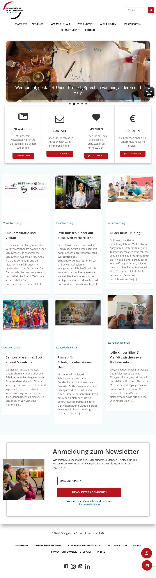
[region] (78, 71)
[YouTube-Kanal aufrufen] (80, 566)
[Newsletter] (147, 565)
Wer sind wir (85, 24)
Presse (101, 551)
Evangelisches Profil (119, 342)
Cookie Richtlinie (117, 545)
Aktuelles (37, 24)
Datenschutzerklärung (89, 503)
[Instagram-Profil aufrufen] (73, 566)
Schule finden (69, 29)
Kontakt (90, 29)
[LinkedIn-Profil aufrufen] (87, 566)
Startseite (21, 24)
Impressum (21, 545)
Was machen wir (60, 24)
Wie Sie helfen (108, 24)
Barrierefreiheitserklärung (84, 545)
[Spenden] (146, 553)
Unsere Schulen (12, 347)
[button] (78, 71)
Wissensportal (132, 24)
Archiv (137, 545)
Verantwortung (12, 223)
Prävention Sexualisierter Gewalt (71, 551)
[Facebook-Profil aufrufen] (66, 566)
